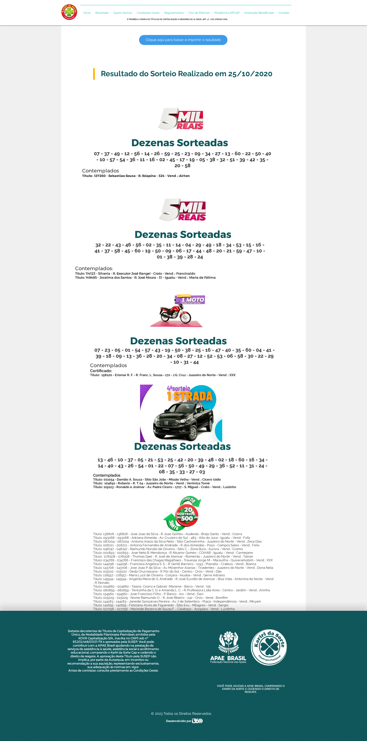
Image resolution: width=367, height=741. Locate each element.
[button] (102, 10)
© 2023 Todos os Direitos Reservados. (181, 714)
